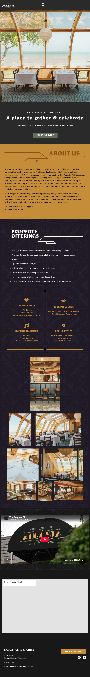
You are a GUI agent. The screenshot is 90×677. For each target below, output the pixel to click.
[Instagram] (79, 657)
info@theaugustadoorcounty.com (18, 666)
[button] (43, 4)
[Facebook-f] (84, 657)
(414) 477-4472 (9, 662)
